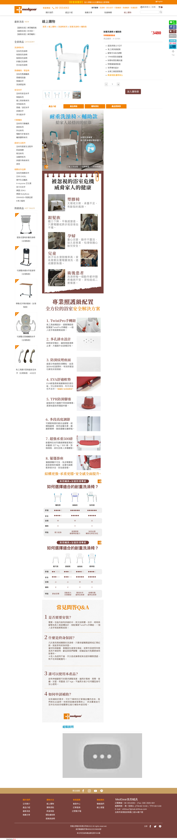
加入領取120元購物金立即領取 (96, 2)
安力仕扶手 (21, 187)
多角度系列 (21, 104)
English (160, 1)
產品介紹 (69, 12)
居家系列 (20, 127)
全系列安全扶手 (22, 93)
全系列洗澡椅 (21, 51)
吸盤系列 (20, 97)
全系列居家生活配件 (24, 146)
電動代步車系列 (22, 134)
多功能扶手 (21, 114)
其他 (18, 164)
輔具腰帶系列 (21, 137)
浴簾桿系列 (21, 157)
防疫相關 (20, 150)
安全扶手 (109, 8)
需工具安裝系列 (22, 100)
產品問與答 (116, 106)
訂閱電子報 (76, 811)
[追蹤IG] (89, 790)
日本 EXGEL (21, 176)
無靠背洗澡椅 (21, 58)
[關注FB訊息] (83, 790)
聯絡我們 (100, 804)
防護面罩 (134, 8)
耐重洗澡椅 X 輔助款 (78, 27)
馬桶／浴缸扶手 (22, 107)
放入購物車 (133, 91)
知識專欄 (108, 12)
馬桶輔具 (126, 8)
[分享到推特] (155, 826)
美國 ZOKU (21, 190)
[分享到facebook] (150, 826)
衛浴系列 (20, 153)
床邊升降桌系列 (22, 160)
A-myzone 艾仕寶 (23, 183)
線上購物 (127, 12)
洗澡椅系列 (62, 27)
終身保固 (50, 811)
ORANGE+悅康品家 (24, 197)
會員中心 (76, 804)
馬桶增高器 (21, 78)
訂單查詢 (76, 807)
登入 (146, 7)
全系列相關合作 (22, 173)
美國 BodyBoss (22, 194)
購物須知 (95, 106)
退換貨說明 (50, 819)
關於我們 (49, 12)
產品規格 (73, 106)
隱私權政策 (50, 815)
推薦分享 (88, 12)
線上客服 (100, 807)
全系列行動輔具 (22, 123)
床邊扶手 (20, 111)
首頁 (44, 27)
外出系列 (20, 130)
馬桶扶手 (20, 81)
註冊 (153, 7)
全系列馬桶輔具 (22, 74)
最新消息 (26, 811)
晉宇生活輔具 (21, 180)
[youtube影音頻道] (95, 790)
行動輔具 (118, 8)
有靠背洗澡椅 (21, 55)
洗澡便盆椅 (21, 84)
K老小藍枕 (20, 201)
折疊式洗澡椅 (21, 61)
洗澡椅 (102, 8)
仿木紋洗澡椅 (21, 65)
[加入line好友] (101, 790)
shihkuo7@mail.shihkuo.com (134, 809)
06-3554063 (61, 7)
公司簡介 (26, 804)
